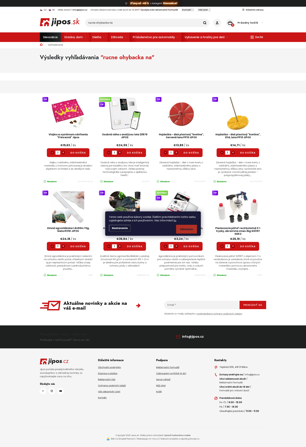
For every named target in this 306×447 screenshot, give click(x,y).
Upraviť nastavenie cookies (177, 435)
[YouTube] (60, 391)
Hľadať (204, 23)
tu (175, 220)
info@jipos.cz (193, 336)
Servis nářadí (163, 379)
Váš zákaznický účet (109, 391)
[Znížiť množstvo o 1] (52, 152)
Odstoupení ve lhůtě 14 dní (171, 373)
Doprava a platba (107, 373)
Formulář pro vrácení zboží (234, 390)
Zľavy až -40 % (139, 3)
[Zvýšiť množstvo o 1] (63, 152)
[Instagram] (52, 391)
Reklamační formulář (167, 367)
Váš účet (203, 9)
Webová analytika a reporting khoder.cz (179, 438)
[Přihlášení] (217, 23)
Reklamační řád (106, 379)
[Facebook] (43, 391)
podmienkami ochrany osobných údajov (219, 313)
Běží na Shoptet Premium (123, 438)
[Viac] (256, 37)
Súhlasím (186, 229)
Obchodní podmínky (109, 367)
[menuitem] (50, 37)
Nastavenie (120, 228)
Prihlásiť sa (253, 305)
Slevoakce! (170, 3)
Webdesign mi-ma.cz (148, 438)
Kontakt (186, 9)
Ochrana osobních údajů (112, 385)
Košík (159, 391)
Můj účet (161, 385)
